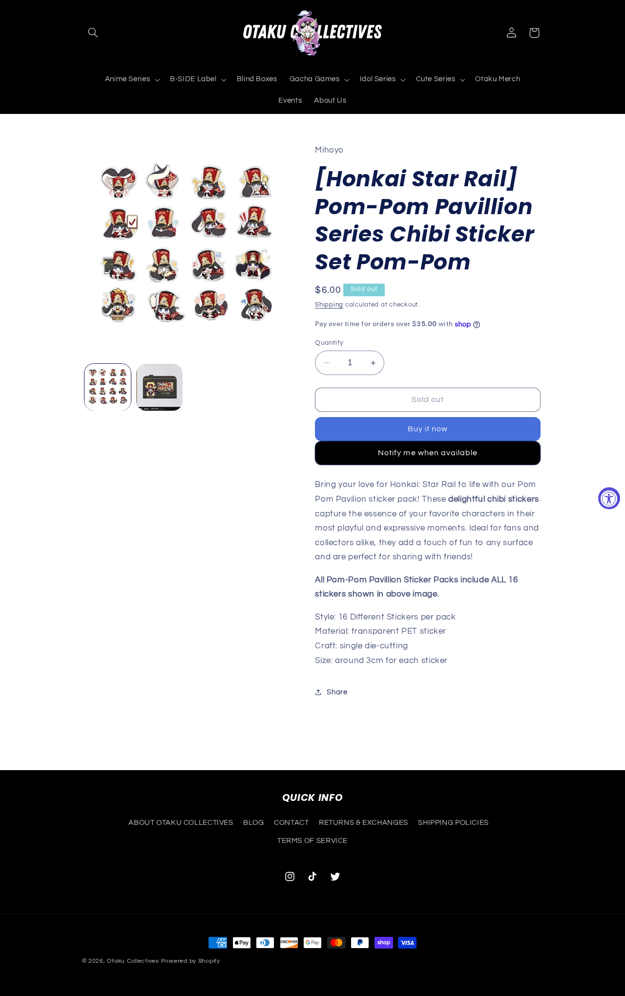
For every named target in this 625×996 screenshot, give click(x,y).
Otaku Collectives (133, 961)
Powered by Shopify (190, 961)
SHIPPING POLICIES (453, 822)
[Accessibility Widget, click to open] (609, 498)
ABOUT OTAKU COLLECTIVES (180, 822)
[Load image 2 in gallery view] (159, 387)
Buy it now (428, 429)
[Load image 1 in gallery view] (107, 387)
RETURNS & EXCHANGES (363, 822)
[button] (93, 33)
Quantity (329, 342)
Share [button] (337, 692)
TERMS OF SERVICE (312, 840)
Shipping (329, 305)
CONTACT (291, 822)
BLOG (253, 822)
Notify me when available (428, 453)
